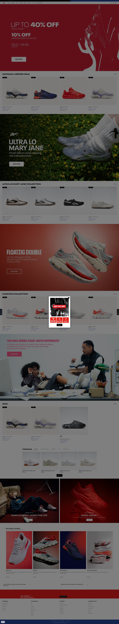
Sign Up (59, 324)
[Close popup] (68, 298)
